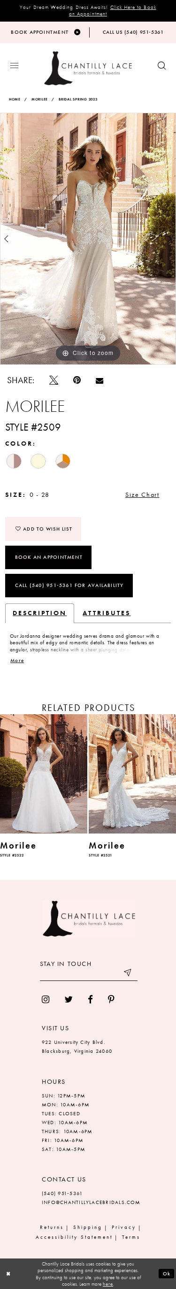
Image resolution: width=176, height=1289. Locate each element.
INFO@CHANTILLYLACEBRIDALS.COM (91, 1202)
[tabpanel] (88, 238)
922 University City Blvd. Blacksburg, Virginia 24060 (77, 1046)
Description (40, 613)
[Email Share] (99, 380)
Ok (167, 1273)
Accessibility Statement (74, 1237)
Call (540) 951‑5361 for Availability (69, 585)
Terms (131, 1237)
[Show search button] (162, 66)
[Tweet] (54, 380)
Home (15, 99)
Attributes (106, 613)
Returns (52, 1227)
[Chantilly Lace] (88, 68)
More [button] (17, 661)
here (108, 1284)
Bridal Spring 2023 (78, 99)
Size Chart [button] (142, 495)
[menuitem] (45, 999)
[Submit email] (128, 974)
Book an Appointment (49, 557)
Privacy (124, 1227)
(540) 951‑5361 (62, 1193)
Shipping (87, 1227)
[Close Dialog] (8, 1273)
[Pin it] (77, 380)
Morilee (39, 99)
